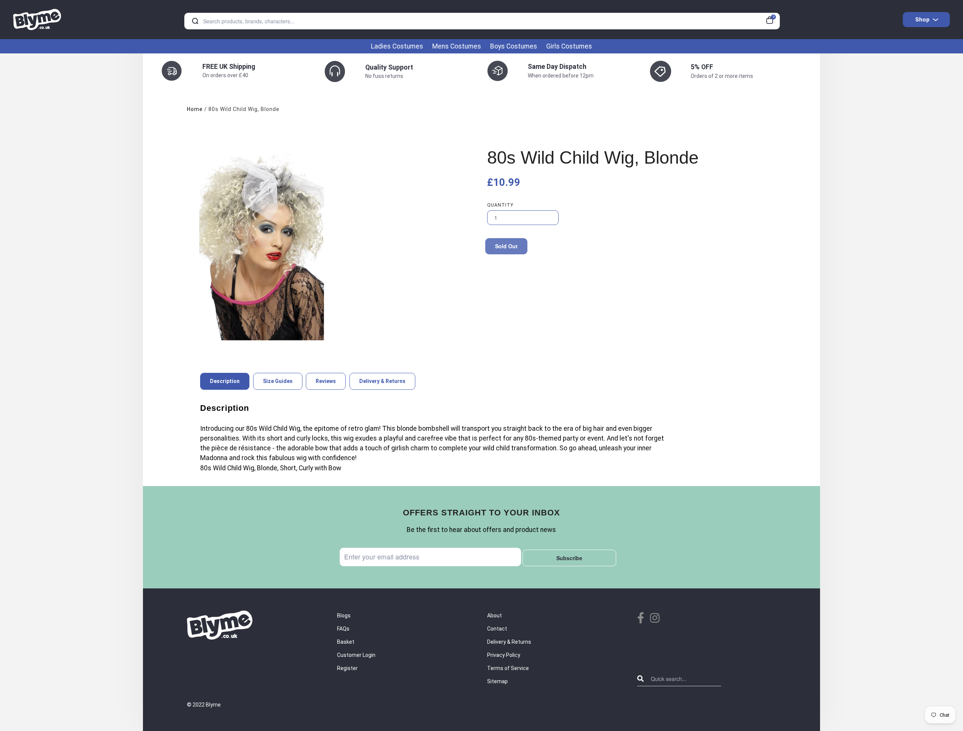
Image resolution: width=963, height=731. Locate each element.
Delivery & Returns (509, 642)
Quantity (500, 205)
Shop (922, 19)
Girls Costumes (569, 46)
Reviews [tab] (326, 381)
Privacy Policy (503, 655)
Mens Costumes (456, 46)
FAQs (343, 629)
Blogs (344, 615)
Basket (345, 642)
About (494, 615)
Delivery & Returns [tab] (382, 381)
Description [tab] (225, 381)
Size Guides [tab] (278, 381)
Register (347, 668)
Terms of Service (508, 668)
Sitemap (497, 681)
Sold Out (506, 246)
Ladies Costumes (397, 46)
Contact (497, 629)
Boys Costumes (513, 46)
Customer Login (356, 655)
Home (195, 109)
